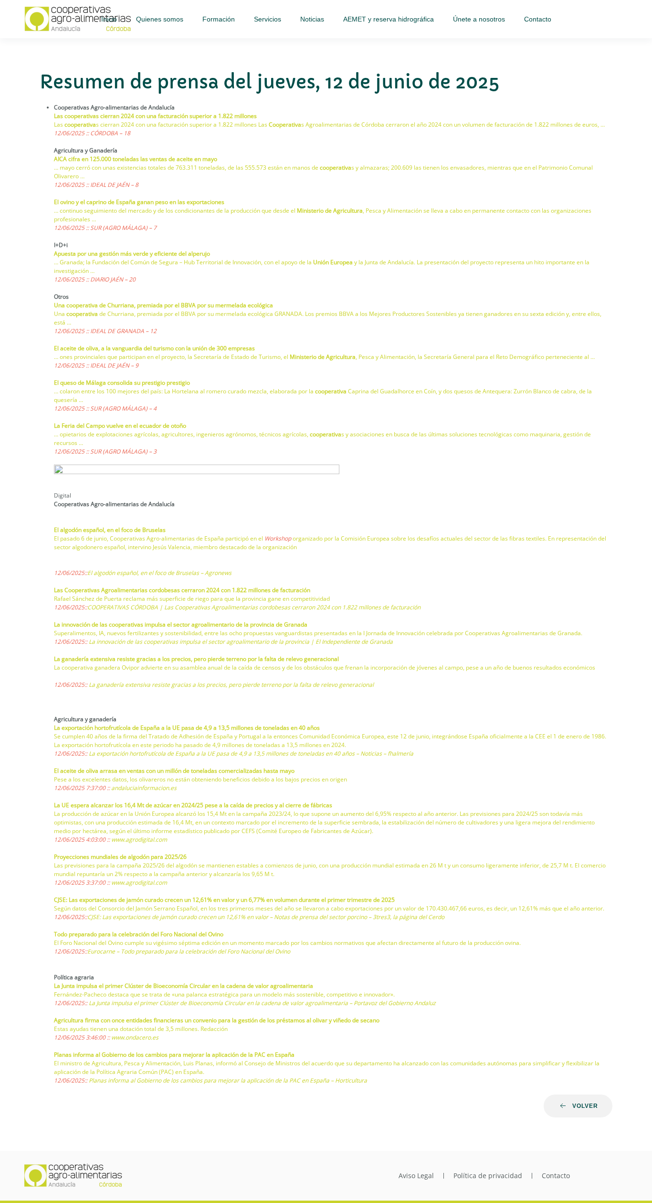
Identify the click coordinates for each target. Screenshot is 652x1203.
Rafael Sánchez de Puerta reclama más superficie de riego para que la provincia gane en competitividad (192, 599)
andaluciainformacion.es (144, 788)
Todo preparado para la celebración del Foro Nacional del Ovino (138, 934)
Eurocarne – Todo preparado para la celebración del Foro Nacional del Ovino (188, 951)
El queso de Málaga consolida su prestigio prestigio (122, 383)
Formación (218, 19)
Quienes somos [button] (159, 19)
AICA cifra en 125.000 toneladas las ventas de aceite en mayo (135, 159)
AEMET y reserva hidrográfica (388, 19)
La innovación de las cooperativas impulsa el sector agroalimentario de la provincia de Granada (180, 624)
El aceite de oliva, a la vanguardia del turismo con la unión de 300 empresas (154, 348)
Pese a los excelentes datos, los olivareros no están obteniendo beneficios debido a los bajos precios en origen (200, 779)
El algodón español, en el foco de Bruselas (110, 530)
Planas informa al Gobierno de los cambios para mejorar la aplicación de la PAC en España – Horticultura (228, 1080)
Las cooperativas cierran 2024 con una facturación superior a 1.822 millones (155, 116)
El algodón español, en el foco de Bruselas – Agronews (159, 573)
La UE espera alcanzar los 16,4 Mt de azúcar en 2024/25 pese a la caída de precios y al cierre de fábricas (193, 805)
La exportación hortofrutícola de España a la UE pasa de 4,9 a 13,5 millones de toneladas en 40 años (187, 728)
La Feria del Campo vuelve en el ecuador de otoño (120, 426)
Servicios (267, 19)
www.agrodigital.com (139, 839)
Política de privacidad (487, 1175)
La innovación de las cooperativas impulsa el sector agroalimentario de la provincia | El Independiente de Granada (241, 642)
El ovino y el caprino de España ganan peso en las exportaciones (139, 202)
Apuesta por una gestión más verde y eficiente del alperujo (132, 253)
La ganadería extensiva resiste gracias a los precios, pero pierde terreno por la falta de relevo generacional (196, 659)
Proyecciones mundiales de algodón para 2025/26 (120, 857)
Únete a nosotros (479, 19)
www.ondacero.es (134, 1037)
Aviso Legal (416, 1175)
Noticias (312, 19)
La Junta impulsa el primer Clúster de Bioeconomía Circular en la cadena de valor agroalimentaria (183, 986)
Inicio (109, 19)
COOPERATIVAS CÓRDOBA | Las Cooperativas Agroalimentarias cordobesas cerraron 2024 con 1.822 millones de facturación (254, 607)
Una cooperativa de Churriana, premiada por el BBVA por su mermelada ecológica (163, 305)
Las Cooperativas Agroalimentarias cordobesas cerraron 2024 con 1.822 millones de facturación (182, 590)
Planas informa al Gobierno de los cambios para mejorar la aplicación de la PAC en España (174, 1055)
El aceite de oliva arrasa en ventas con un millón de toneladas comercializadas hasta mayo (174, 771)
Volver (585, 1106)
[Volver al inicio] (78, 19)
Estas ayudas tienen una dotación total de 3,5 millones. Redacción (141, 1029)
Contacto (537, 19)
